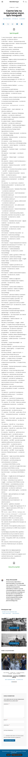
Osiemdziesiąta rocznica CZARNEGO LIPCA (14, 676)
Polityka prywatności (17, 754)
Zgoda (8, 754)
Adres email (7, 725)
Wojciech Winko (10, 624)
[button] (26, 1)
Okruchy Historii (16, 673)
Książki (17, 7)
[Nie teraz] (26, 753)
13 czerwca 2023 (19, 679)
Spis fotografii (16, 613)
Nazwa (5, 719)
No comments (22, 18)
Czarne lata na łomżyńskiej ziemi (10, 611)
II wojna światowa (20, 672)
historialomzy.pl (14, 2)
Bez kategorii (6, 672)
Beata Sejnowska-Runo (10, 679)
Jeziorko (10, 673)
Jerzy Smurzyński (7, 18)
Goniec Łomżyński (14, 620)
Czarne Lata (12, 7)
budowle (14, 636)
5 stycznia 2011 (15, 18)
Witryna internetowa (8, 730)
